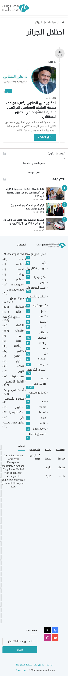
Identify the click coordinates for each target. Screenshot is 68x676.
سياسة (42, 364)
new (43, 401)
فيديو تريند (39, 305)
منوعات (42, 337)
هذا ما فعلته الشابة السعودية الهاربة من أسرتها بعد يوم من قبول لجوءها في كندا (25, 192)
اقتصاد (42, 359)
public (42, 423)
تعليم (42, 321)
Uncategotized (37, 392)
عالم (43, 378)
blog (43, 418)
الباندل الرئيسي (36, 296)
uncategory (39, 428)
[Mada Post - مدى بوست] (15, 8)
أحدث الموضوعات (36, 287)
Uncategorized (37, 434)
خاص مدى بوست (36, 254)
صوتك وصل (39, 383)
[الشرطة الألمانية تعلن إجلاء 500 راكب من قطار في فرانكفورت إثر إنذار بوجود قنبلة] (55, 224)
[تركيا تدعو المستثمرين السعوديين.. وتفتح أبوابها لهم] (55, 209)
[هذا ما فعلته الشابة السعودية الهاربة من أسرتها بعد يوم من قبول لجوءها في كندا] (55, 193)
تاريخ (43, 311)
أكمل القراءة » (45, 137)
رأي (44, 263)
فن (44, 353)
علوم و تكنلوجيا (36, 268)
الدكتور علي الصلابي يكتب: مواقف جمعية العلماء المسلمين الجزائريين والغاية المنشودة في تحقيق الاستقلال (31, 110)
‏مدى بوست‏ (33, 172)
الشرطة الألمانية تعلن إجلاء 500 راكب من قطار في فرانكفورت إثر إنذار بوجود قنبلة (23, 223)
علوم (43, 282)
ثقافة (42, 316)
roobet (42, 407)
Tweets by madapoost (34, 163)
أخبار (43, 327)
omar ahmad (49, 98)
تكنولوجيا (40, 277)
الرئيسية (56, 22)
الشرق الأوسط (36, 369)
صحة (43, 348)
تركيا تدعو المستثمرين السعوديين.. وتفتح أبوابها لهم (26, 207)
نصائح (42, 332)
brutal (42, 412)
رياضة (42, 343)
